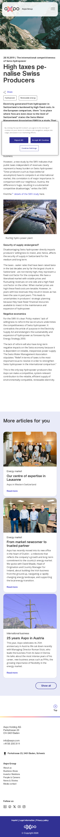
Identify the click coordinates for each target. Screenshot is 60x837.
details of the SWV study (26, 194)
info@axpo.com (11, 740)
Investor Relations (11, 774)
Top (55, 710)
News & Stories (10, 781)
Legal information (26, 820)
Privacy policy (42, 820)
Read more (12, 491)
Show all (46, 686)
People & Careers (11, 777)
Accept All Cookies (40, 140)
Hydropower (10, 98)
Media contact (9, 784)
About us (7, 768)
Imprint (14, 820)
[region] (30, 138)
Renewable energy (28, 98)
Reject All (19, 140)
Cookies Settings (29, 148)
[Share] (4, 92)
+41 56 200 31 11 (11, 743)
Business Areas (10, 771)
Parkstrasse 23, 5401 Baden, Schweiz (26, 753)
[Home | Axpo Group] (13, 9)
